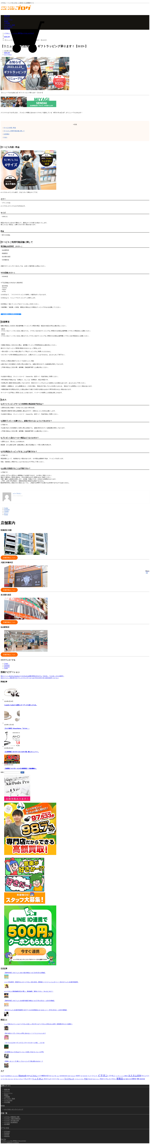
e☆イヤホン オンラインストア (13, 1109)
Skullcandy (73, 1075)
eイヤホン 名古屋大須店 (11, 1120)
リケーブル (55, 1079)
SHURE (69, 1075)
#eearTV (3, 1075)
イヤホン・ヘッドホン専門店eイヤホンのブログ (14, 1140)
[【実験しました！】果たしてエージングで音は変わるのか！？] (6, 1065)
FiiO (50, 1075)
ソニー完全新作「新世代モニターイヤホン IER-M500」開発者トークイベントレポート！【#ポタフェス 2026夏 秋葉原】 (41, 982)
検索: (2, 772)
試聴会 (133, 1079)
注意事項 (6, 134)
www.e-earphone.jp (17, 495)
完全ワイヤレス (96, 1079)
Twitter (6, 663)
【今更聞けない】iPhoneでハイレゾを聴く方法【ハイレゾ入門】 (24, 1052)
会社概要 (7, 1124)
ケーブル (5, 1079)
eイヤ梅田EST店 (43, 1076)
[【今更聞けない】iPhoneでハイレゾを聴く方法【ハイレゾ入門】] (6, 1056)
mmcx (58, 1075)
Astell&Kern (8, 1075)
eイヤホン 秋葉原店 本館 (11, 1117)
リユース (62, 1079)
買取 (138, 1079)
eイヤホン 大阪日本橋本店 (12, 1118)
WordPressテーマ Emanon (12, 1142)
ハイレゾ (21, 1079)
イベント (7, 17)
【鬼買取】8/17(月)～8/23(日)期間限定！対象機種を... (20, 768)
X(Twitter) (7, 1131)
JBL (55, 1075)
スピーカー (10, 1079)
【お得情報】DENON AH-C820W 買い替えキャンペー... (21, 752)
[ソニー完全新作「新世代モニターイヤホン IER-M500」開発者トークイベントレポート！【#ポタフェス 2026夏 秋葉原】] (6, 986)
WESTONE (85, 1075)
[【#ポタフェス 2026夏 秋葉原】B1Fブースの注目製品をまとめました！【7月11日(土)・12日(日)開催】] (6, 1014)
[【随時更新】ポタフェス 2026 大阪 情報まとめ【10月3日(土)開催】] (6, 977)
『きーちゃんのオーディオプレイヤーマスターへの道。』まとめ (24, 1042)
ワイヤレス (69, 1079)
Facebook (7, 665)
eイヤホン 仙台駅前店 (11, 1122)
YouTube (6, 1134)
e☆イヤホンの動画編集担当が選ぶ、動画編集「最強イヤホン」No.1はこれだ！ (28, 991)
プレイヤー (28, 1079)
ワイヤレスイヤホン (79, 1079)
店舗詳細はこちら (9, 557)
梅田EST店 (128, 1079)
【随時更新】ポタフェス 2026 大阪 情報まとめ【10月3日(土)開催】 (25, 972)
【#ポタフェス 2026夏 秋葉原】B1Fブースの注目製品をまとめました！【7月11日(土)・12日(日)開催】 (35, 1010)
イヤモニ (111, 1076)
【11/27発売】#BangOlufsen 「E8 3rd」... (16, 728)
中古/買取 (7, 28)
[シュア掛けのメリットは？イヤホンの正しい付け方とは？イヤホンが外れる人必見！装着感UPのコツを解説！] (6, 1028)
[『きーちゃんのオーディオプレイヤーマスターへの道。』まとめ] (6, 1047)
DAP (28, 1076)
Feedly (6, 668)
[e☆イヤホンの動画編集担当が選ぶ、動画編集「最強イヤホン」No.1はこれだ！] (6, 995)
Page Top (3, 1139)
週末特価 (142, 1079)
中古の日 (90, 1079)
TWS (81, 1075)
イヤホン (103, 1075)
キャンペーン (8, 19)
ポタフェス (48, 1079)
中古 (86, 1079)
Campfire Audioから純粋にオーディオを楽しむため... (20, 705)
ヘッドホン (37, 1078)
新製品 (6, 21)
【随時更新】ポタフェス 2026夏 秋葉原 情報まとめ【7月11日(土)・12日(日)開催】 (29, 1000)
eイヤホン (34, 1076)
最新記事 (7, 16)
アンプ (89, 1075)
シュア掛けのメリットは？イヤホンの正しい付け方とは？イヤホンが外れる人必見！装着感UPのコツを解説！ (38, 1024)
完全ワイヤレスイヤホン (108, 1079)
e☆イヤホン (8, 54)
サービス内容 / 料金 (10, 127)
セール (16, 1079)
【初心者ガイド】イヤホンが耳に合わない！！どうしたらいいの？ (25, 1033)
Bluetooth (22, 1075)
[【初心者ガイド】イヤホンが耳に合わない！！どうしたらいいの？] (6, 1037)
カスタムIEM (8, 27)
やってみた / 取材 (9, 25)
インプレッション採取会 (121, 1075)
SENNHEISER (63, 1075)
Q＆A (5, 137)
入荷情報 (7, 23)
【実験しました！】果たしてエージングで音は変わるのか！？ (23, 1061)
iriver (53, 1075)
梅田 (124, 1079)
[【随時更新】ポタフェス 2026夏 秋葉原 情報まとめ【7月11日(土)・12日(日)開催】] (6, 1005)
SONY (78, 1076)
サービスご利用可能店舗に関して (14, 131)
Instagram (7, 666)
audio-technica (15, 1075)
